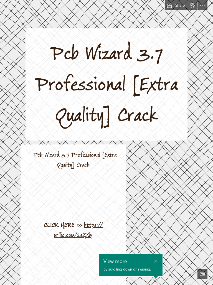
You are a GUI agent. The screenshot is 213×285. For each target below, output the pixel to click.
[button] (176, 5)
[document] (106, 142)
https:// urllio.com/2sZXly (78, 230)
